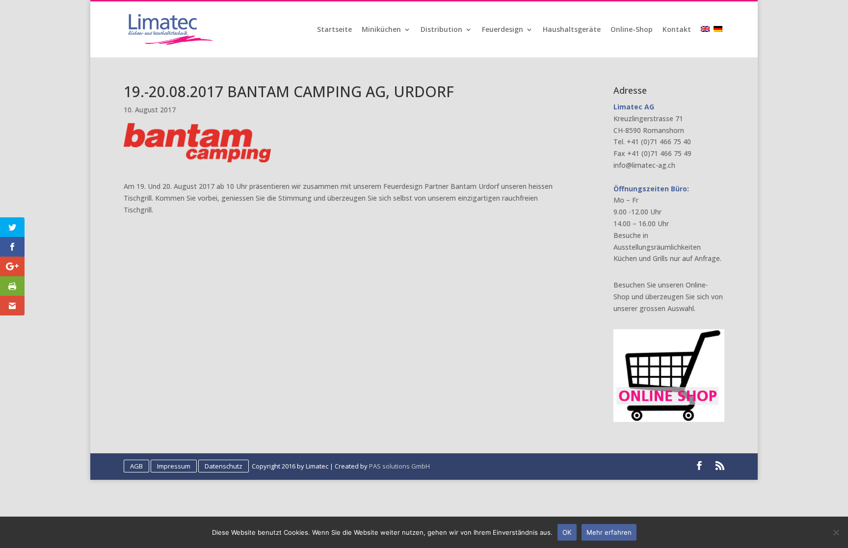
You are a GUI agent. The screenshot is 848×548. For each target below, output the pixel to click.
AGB (136, 466)
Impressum (173, 466)
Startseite (334, 30)
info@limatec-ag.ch (644, 165)
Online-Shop (631, 30)
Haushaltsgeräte (572, 30)
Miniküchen (381, 30)
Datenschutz (223, 466)
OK (567, 532)
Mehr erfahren (609, 532)
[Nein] (836, 532)
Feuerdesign (502, 30)
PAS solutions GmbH (399, 466)
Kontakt (676, 30)
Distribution (441, 30)
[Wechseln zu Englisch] (706, 41)
